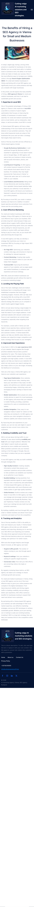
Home (3, 657)
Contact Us (19, 657)
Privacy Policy (5, 661)
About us (10, 657)
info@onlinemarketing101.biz (10, 669)
